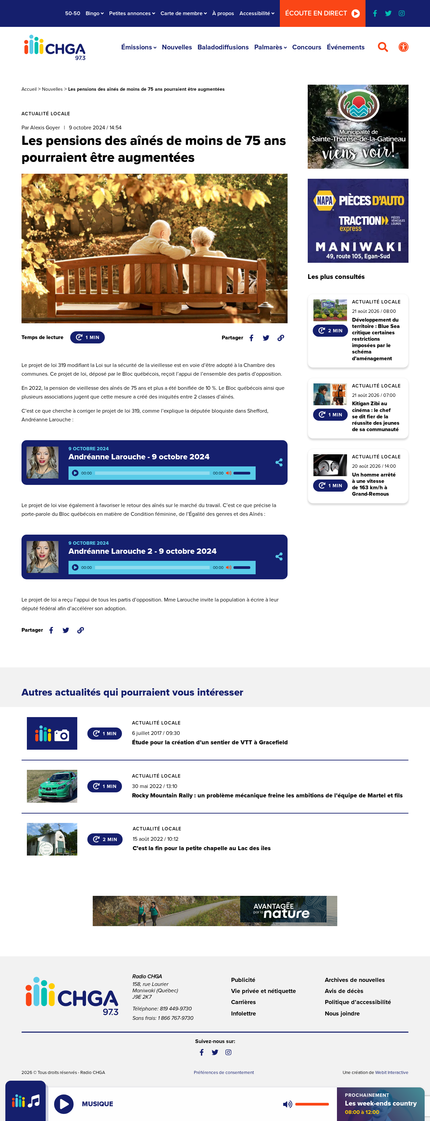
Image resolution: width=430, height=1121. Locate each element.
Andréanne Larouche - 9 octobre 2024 (139, 457)
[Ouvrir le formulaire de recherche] (383, 47)
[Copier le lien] (281, 338)
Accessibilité (255, 13)
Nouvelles (177, 47)
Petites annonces (130, 13)
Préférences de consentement (224, 1072)
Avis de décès (344, 991)
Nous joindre (342, 1013)
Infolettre (243, 1013)
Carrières (243, 1002)
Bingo (92, 13)
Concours (306, 47)
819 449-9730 (176, 1008)
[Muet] (228, 473)
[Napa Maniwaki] (358, 221)
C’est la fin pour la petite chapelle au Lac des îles (202, 848)
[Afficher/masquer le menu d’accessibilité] (403, 47)
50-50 (72, 13)
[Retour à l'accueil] (55, 47)
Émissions (136, 47)
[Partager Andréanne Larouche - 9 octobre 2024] (279, 462)
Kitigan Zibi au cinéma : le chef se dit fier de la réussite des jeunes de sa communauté (375, 417)
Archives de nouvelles (355, 980)
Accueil (29, 89)
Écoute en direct (316, 13)
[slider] (242, 473)
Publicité (243, 980)
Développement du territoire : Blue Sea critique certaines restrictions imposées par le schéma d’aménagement (376, 339)
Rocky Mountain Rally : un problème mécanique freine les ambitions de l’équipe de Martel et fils (267, 795)
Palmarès (268, 47)
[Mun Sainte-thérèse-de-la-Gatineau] (358, 127)
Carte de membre (182, 13)
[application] (162, 473)
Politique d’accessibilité (358, 1002)
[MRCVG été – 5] (215, 911)
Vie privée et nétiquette (263, 991)
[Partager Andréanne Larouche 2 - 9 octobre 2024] (279, 557)
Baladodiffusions (223, 47)
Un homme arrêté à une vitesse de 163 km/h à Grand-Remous (374, 485)
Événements (346, 47)
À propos (223, 13)
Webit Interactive (391, 1072)
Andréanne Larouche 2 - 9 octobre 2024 (143, 551)
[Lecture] (75, 473)
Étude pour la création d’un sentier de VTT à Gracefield (210, 742)
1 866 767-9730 (176, 1018)
